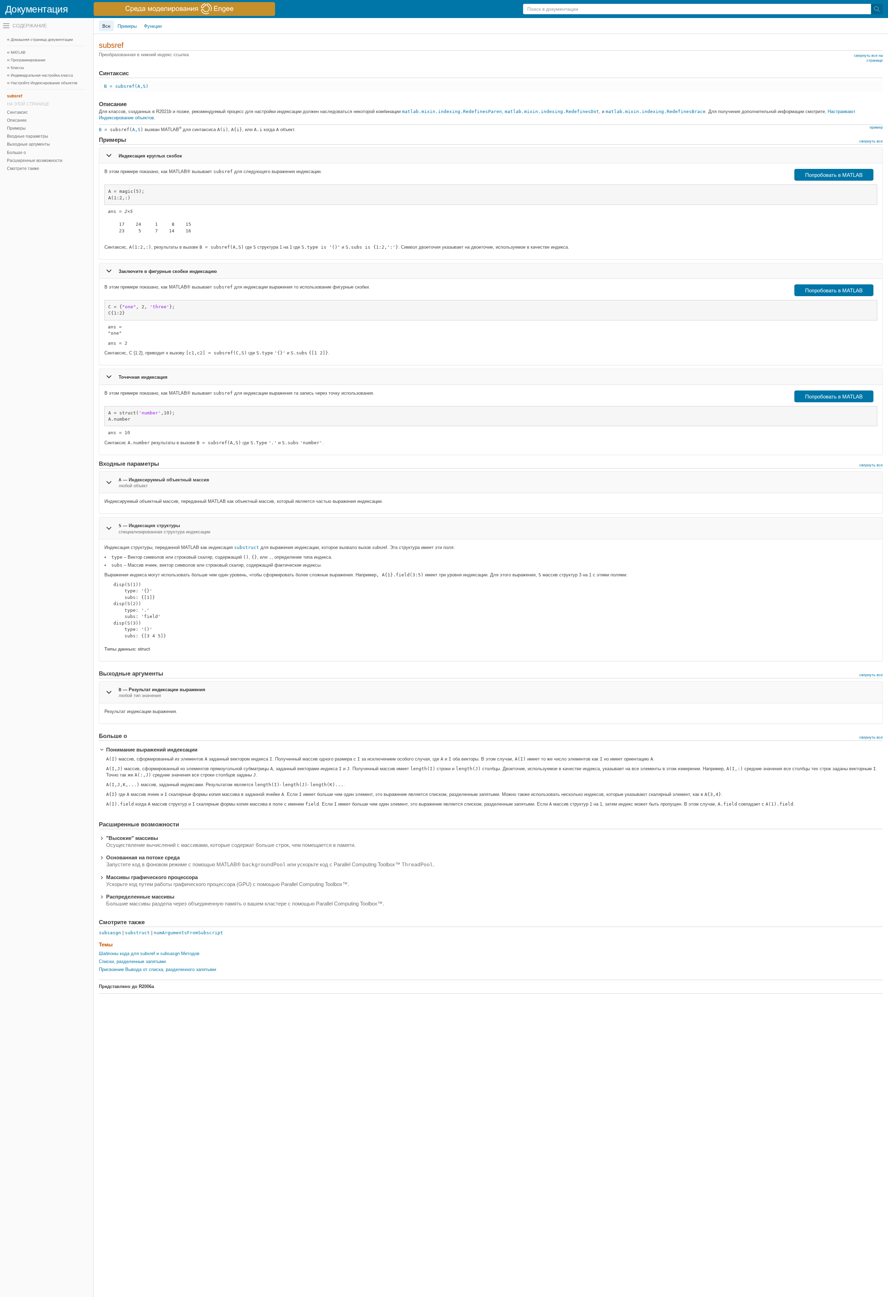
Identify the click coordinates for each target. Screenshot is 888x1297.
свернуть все (871, 141)
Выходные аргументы (28, 144)
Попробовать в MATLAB (834, 175)
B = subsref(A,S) (126, 86)
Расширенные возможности (34, 160)
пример (876, 127)
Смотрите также (23, 168)
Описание (17, 120)
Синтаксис (17, 112)
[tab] (490, 155)
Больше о (16, 152)
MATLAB (18, 52)
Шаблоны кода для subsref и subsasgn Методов (149, 953)
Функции (153, 26)
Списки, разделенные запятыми (132, 961)
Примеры (16, 128)
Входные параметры (27, 136)
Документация (36, 9)
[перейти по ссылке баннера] (184, 9)
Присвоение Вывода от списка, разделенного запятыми (157, 969)
